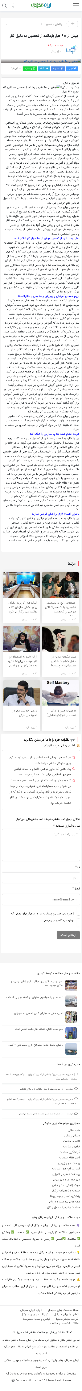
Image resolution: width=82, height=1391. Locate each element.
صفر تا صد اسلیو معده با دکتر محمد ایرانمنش (39, 1114)
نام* (77, 866)
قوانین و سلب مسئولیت (36, 1319)
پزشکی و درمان (54, 24)
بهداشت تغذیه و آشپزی (66, 1174)
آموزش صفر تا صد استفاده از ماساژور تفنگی (40, 1089)
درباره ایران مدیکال (31, 1310)
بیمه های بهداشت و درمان (64, 1201)
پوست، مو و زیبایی (69, 1163)
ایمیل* (76, 888)
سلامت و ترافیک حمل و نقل (63, 1207)
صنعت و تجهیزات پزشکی (65, 1190)
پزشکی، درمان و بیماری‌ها (65, 1196)
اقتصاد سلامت (71, 1141)
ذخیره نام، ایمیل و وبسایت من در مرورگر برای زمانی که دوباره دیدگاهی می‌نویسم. (42, 917)
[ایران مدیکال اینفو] (41, 5)
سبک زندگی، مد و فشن (66, 1185)
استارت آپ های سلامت (66, 1168)
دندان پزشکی (72, 1135)
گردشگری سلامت (70, 1152)
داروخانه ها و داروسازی (66, 1179)
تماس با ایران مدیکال (66, 1314)
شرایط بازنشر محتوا (67, 1319)
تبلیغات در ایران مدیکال (34, 1314)
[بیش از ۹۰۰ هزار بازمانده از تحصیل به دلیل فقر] (52, 61)
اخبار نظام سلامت (69, 1157)
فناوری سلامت (71, 1146)
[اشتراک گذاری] (12, 6)
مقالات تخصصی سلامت (64, 1323)
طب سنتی (74, 1130)
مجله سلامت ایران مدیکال (63, 1310)
